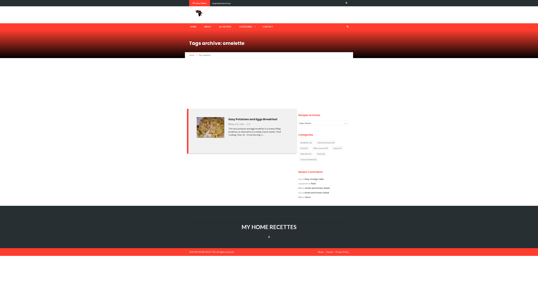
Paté (313, 183)
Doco (308, 197)
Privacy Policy (342, 252)
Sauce (337, 148)
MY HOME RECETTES (269, 227)
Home (193, 26)
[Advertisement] (269, 85)
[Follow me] (346, 3)
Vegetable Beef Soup (221, 3)
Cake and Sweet (325, 142)
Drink (304, 148)
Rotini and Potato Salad (317, 188)
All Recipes (225, 26)
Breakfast (205, 136)
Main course (320, 148)
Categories (245, 26)
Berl (300, 188)
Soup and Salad (308, 159)
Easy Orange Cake (314, 179)
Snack (321, 154)
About (207, 26)
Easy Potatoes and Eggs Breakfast (253, 119)
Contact (268, 26)
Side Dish (306, 154)
